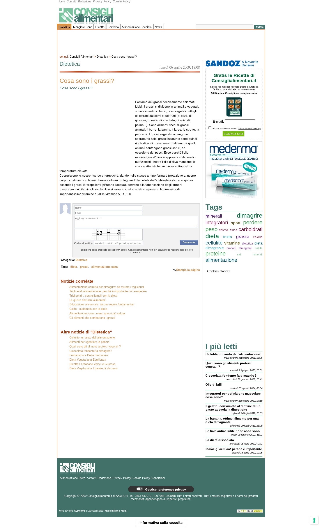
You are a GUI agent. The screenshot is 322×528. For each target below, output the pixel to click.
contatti (91, 478)
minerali (213, 215)
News (158, 27)
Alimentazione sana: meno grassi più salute (97, 313)
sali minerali (249, 254)
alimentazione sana (104, 266)
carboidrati (250, 229)
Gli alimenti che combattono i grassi (92, 317)
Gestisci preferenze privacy (165, 489)
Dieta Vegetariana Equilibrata (87, 359)
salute (258, 248)
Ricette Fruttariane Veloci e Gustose (92, 364)
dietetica (247, 243)
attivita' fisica (228, 230)
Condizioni (158, 478)
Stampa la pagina (188, 269)
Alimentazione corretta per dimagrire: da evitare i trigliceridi (106, 287)
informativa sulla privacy (250, 129)
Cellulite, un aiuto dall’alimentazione (92, 337)
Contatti (71, 1)
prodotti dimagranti (239, 248)
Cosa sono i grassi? (124, 56)
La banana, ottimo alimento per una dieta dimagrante (232, 420)
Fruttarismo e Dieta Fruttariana (88, 355)
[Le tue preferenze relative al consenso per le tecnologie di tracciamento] (314, 520)
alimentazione (221, 260)
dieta (73, 266)
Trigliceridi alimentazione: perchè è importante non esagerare (108, 291)
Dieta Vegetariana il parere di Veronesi (93, 368)
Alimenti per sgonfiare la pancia (89, 342)
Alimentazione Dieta (72, 478)
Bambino (113, 27)
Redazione (84, 1)
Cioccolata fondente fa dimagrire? (90, 351)
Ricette (99, 27)
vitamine (232, 243)
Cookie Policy (121, 1)
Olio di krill (213, 384)
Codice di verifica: (83, 243)
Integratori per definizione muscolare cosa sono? (233, 395)
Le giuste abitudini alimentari (87, 300)
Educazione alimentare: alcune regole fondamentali (101, 304)
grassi (84, 266)
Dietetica (64, 27)
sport (235, 223)
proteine (215, 253)
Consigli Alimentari (81, 56)
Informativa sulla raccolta (161, 522)
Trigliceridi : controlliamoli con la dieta (93, 295)
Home (61, 1)
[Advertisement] (161, 42)
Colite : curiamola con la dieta (88, 308)
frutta (227, 237)
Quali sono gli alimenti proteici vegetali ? (95, 346)
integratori (216, 222)
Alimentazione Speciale (137, 27)
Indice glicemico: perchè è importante (233, 449)
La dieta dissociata (219, 440)
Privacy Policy (102, 1)
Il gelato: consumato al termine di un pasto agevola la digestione (232, 407)
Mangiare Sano (82, 27)
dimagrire (249, 215)
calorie (257, 237)
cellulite (214, 243)
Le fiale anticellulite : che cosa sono (232, 431)
